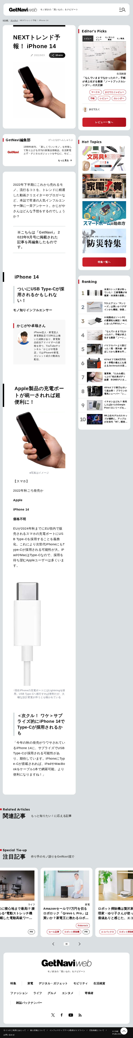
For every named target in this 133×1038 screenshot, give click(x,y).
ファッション (19, 993)
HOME (5, 20)
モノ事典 (120, 38)
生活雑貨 (121, 73)
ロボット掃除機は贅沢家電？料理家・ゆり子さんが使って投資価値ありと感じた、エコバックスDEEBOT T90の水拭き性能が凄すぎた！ (66, 913)
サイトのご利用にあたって (14, 1030)
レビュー (88, 38)
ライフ (37, 993)
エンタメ (14, 20)
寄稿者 (89, 993)
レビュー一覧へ (104, 122)
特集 (13, 983)
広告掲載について (96, 1030)
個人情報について (37, 1030)
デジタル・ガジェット (53, 983)
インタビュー (98, 38)
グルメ (52, 993)
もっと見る (65, 160)
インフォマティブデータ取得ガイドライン (67, 1030)
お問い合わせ (9, 1035)
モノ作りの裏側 (109, 38)
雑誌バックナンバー (29, 1002)
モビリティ (80, 983)
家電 (32, 904)
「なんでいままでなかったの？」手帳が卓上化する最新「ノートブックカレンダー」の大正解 (104, 81)
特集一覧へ (104, 262)
